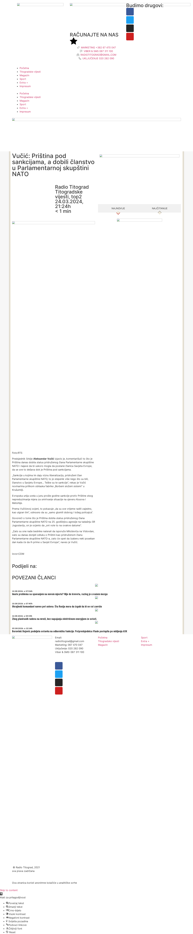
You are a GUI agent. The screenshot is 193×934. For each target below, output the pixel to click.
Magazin (24, 75)
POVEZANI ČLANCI (34, 578)
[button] (96, 90)
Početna (24, 68)
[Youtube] (130, 36)
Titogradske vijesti (30, 71)
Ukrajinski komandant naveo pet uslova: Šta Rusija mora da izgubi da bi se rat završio (57, 606)
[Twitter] (130, 20)
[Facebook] (130, 11)
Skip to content (9, 890)
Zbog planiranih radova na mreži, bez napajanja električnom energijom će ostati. (54, 618)
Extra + (24, 82)
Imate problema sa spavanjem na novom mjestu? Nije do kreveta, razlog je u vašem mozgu (60, 594)
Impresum (25, 86)
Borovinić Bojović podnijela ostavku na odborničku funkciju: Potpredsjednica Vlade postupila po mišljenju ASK (69, 631)
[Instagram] (130, 28)
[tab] (118, 208)
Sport (23, 78)
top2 (76, 197)
